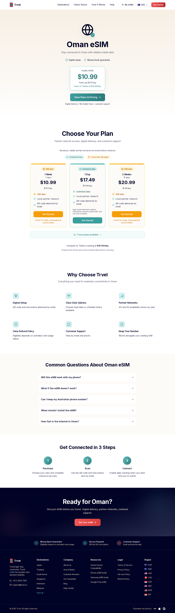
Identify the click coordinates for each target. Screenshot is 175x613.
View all (40, 593)
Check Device (80, 4)
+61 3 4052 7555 (20, 581)
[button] (142, 5)
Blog (65, 583)
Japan (39, 565)
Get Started (158, 5)
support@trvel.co (20, 585)
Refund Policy (123, 579)
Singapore (41, 579)
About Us (67, 565)
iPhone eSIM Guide (99, 573)
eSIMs (12, 572)
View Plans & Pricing (85, 97)
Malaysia (40, 588)
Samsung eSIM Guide (100, 577)
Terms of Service (125, 565)
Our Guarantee (70, 579)
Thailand (40, 570)
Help (112, 4)
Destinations (63, 4)
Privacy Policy (124, 570)
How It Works (98, 4)
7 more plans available (87, 234)
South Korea (42, 574)
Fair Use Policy (124, 574)
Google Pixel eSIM (98, 582)
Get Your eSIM (86, 522)
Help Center (69, 588)
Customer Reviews (71, 574)
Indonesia (41, 583)
